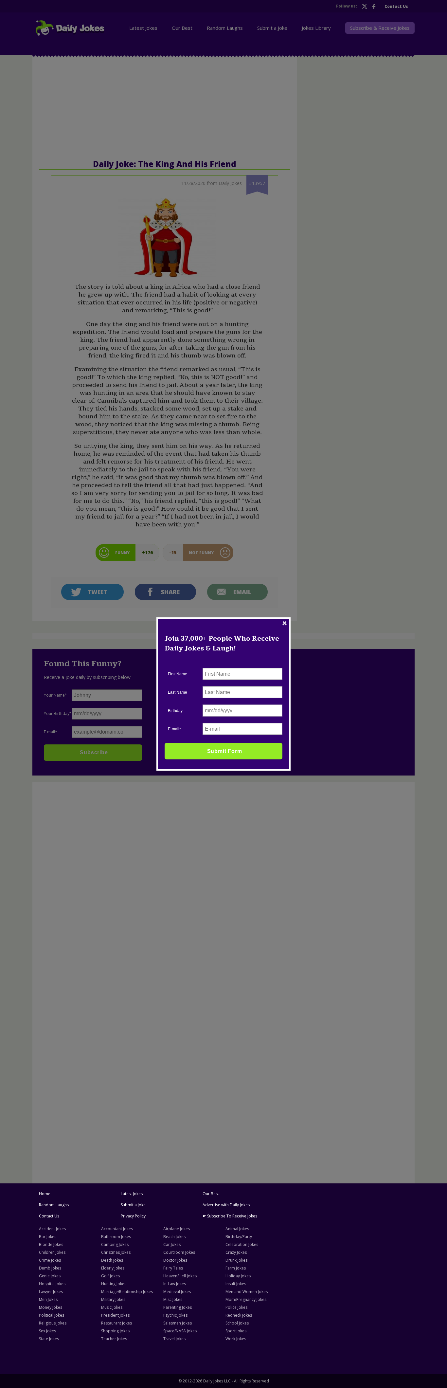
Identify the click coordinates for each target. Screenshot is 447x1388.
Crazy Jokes (236, 1252)
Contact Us (49, 1216)
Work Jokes (235, 1339)
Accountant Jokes (117, 1229)
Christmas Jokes (116, 1252)
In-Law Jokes (174, 1284)
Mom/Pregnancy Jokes (245, 1299)
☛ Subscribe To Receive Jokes (230, 1216)
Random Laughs (54, 1205)
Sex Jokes (47, 1331)
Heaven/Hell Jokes (180, 1276)
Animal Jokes (237, 1229)
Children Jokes (52, 1252)
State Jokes (49, 1339)
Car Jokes (172, 1244)
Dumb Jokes (50, 1268)
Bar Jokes (47, 1236)
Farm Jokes (235, 1268)
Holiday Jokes (238, 1276)
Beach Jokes (174, 1236)
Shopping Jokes (115, 1331)
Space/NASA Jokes (180, 1331)
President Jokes (115, 1315)
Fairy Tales (173, 1268)
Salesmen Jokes (177, 1323)
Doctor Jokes (175, 1260)
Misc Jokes (172, 1299)
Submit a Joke (133, 1205)
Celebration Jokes (241, 1244)
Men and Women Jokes (246, 1291)
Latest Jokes (132, 1193)
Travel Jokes (174, 1339)
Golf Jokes (110, 1276)
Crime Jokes (50, 1260)
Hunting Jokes (113, 1284)
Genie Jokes (50, 1276)
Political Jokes (51, 1315)
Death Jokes (112, 1260)
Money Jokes (50, 1307)
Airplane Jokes (176, 1229)
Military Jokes (113, 1299)
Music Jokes (111, 1307)
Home (44, 1193)
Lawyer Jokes (51, 1291)
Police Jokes (236, 1307)
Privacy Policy (133, 1216)
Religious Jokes (52, 1323)
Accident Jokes (52, 1229)
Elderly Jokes (112, 1268)
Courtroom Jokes (179, 1252)
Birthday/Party (238, 1236)
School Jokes (237, 1323)
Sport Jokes (235, 1331)
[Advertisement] (85, 884)
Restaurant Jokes (116, 1323)
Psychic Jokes (175, 1315)
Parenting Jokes (177, 1307)
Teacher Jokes (114, 1339)
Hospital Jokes (52, 1284)
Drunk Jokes (236, 1260)
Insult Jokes (235, 1284)
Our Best (211, 1193)
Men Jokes (48, 1299)
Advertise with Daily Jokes (226, 1205)
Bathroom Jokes (116, 1236)
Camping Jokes (115, 1244)
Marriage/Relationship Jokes (127, 1291)
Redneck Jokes (238, 1315)
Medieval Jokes (177, 1291)
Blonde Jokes (51, 1244)
